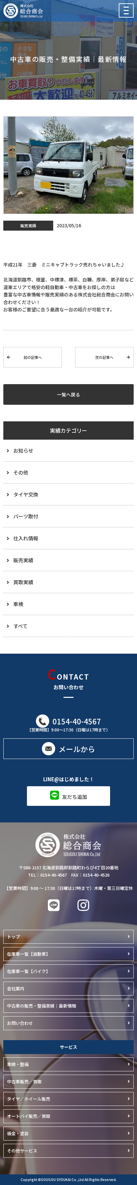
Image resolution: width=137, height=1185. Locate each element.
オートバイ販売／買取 (28, 1116)
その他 (20, 472)
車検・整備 (18, 1064)
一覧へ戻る (68, 394)
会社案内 (15, 988)
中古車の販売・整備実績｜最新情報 (41, 1006)
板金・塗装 (18, 1133)
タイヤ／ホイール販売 (28, 1099)
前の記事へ (33, 357)
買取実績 (23, 582)
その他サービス (22, 1150)
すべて (20, 625)
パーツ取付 (25, 516)
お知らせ (23, 450)
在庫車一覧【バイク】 (28, 971)
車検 (18, 603)
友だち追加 (74, 796)
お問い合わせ (20, 1023)
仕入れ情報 (25, 538)
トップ (13, 936)
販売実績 (23, 560)
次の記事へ (104, 357)
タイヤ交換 (25, 494)
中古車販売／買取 (24, 1081)
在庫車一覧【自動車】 (28, 954)
